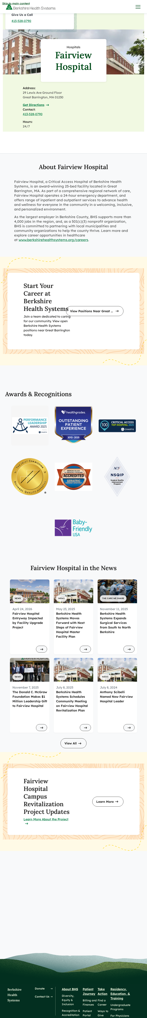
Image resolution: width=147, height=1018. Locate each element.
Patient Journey (89, 991)
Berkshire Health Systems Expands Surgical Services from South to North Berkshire (115, 623)
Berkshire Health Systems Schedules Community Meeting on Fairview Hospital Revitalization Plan (72, 701)
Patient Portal (87, 1013)
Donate (40, 988)
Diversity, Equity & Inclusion (68, 1000)
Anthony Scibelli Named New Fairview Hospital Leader (116, 696)
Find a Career (102, 1002)
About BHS (70, 989)
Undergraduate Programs (120, 1007)
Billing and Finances (90, 1002)
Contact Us (42, 996)
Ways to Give (103, 1013)
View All (71, 743)
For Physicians (119, 1015)
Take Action (102, 991)
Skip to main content (16, 3)
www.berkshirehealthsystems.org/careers (53, 240)
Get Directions (33, 105)
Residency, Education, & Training (120, 993)
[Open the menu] (138, 7)
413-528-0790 (21, 21)
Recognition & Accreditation (71, 1013)
